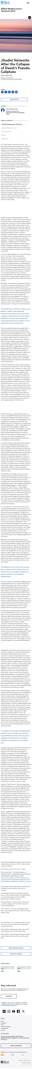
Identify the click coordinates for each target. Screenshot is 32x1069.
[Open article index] (29, 17)
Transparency (4, 1028)
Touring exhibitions (6, 1026)
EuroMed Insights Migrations (9, 1005)
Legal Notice (25, 1060)
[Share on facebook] (5, 92)
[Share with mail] (16, 92)
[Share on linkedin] (12, 92)
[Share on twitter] (2, 92)
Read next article (16, 954)
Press (2, 1024)
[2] (29, 157)
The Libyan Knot (7, 131)
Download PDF (14, 99)
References (5, 138)
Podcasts (3, 1023)
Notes (3, 135)
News (2, 1021)
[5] (1, 893)
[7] (24, 817)
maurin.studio (28, 1064)
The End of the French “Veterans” (12, 124)
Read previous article (16, 948)
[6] (21, 633)
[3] (11, 186)
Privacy (30, 1060)
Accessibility (20, 1060)
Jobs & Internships (16, 1045)
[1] (21, 150)
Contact (3, 1030)
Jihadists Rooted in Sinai (9, 128)
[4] (1, 886)
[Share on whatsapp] (9, 92)
